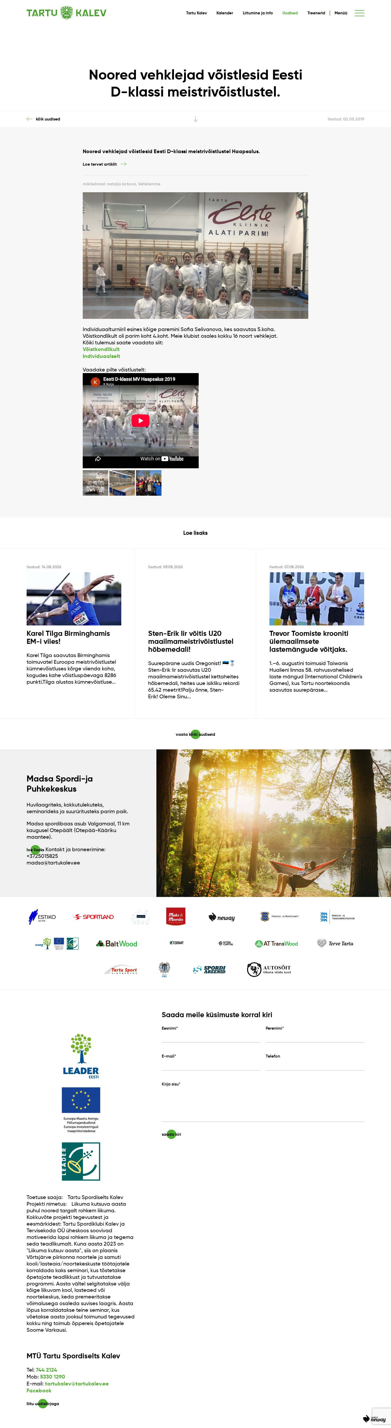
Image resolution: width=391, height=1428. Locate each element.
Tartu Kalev (196, 13)
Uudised (290, 13)
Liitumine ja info (258, 13)
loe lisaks (35, 850)
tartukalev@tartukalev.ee (77, 1383)
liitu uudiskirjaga (43, 1403)
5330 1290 (52, 1376)
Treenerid (316, 13)
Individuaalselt (101, 356)
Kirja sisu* (171, 1084)
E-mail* (169, 1056)
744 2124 (46, 1370)
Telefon (273, 1056)
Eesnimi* (170, 1028)
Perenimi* (275, 1028)
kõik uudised (48, 119)
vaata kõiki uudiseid (195, 734)
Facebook (39, 1390)
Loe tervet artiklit (100, 164)
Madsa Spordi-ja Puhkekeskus (60, 783)
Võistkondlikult (101, 349)
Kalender (225, 13)
